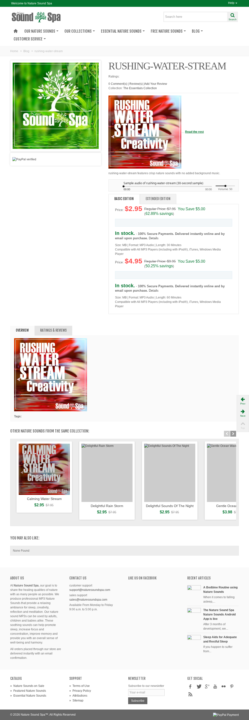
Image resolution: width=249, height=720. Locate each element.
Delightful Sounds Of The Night (170, 506)
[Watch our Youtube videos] (215, 687)
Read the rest (194, 132)
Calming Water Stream (44, 499)
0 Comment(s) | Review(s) (125, 84)
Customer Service (28, 39)
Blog (196, 31)
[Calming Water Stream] (44, 469)
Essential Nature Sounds (121, 31)
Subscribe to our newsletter (146, 686)
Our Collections (78, 31)
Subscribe (137, 700)
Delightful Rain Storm (107, 506)
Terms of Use (79, 686)
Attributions (78, 695)
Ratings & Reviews (53, 330)
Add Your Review (155, 84)
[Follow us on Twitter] (199, 687)
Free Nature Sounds (167, 31)
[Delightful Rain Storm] (107, 473)
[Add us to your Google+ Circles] (207, 687)
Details (154, 238)
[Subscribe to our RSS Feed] (190, 694)
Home (14, 51)
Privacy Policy (80, 690)
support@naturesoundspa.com (89, 590)
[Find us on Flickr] (223, 687)
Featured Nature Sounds (28, 690)
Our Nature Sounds (39, 31)
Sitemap (76, 700)
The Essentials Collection (140, 88)
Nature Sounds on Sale (27, 686)
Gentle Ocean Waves (232, 506)
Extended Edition (158, 199)
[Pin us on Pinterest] (232, 687)
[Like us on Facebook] (190, 687)
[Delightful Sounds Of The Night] (169, 473)
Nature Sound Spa (33, 714)
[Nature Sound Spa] (45, 17)
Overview (22, 330)
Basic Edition (124, 199)
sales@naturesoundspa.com (88, 599)
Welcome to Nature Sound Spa (31, 3)
